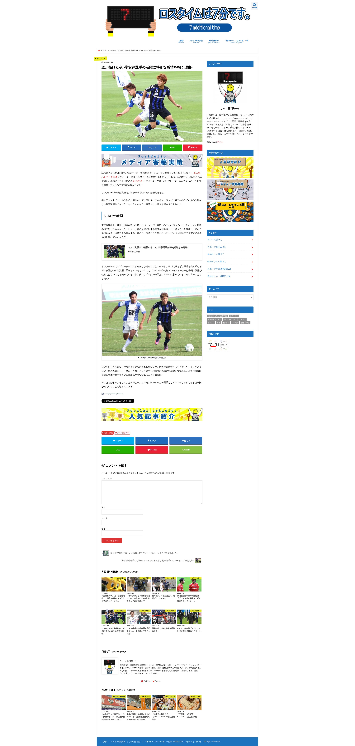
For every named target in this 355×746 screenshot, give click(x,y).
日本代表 (235, 323)
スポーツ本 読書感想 (219, 269)
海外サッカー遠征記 (218, 276)
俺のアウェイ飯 (216, 261)
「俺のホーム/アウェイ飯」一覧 (236, 41)
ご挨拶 (181, 41)
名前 (103, 507)
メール (104, 518)
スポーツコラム (216, 247)
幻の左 (136, 181)
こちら (220, 142)
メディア (242, 319)
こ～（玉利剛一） (128, 661)
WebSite (147, 681)
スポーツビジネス (230, 319)
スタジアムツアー (214, 319)
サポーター (234, 316)
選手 (248, 323)
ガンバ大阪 (108, 433)
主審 (218, 323)
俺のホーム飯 (215, 254)
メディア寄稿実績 (196, 41)
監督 (242, 323)
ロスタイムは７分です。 (193, 742)
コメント (107, 479)
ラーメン (211, 323)
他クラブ (225, 323)
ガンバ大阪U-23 (123, 433)
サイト (104, 529)
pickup (210, 316)
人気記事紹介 (213, 41)
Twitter (158, 681)
